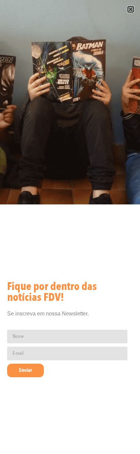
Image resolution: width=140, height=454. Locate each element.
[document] (70, 227)
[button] (130, 9)
